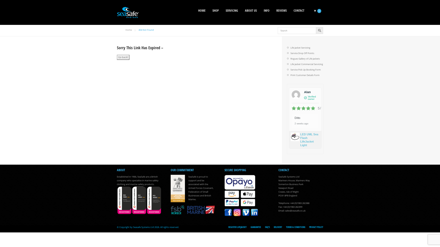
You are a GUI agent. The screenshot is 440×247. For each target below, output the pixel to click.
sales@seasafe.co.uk (295, 210)
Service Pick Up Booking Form (305, 69)
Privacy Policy (316, 227)
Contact (299, 10)
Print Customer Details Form (305, 75)
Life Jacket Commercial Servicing (306, 64)
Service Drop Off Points (302, 53)
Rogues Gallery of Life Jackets (305, 58)
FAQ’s (267, 227)
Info (267, 10)
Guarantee (256, 227)
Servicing (232, 10)
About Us (251, 10)
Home (202, 10)
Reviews (281, 10)
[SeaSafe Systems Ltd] (128, 15)
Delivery (278, 227)
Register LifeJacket (237, 227)
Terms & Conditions (295, 227)
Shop (215, 10)
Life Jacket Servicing (300, 47)
